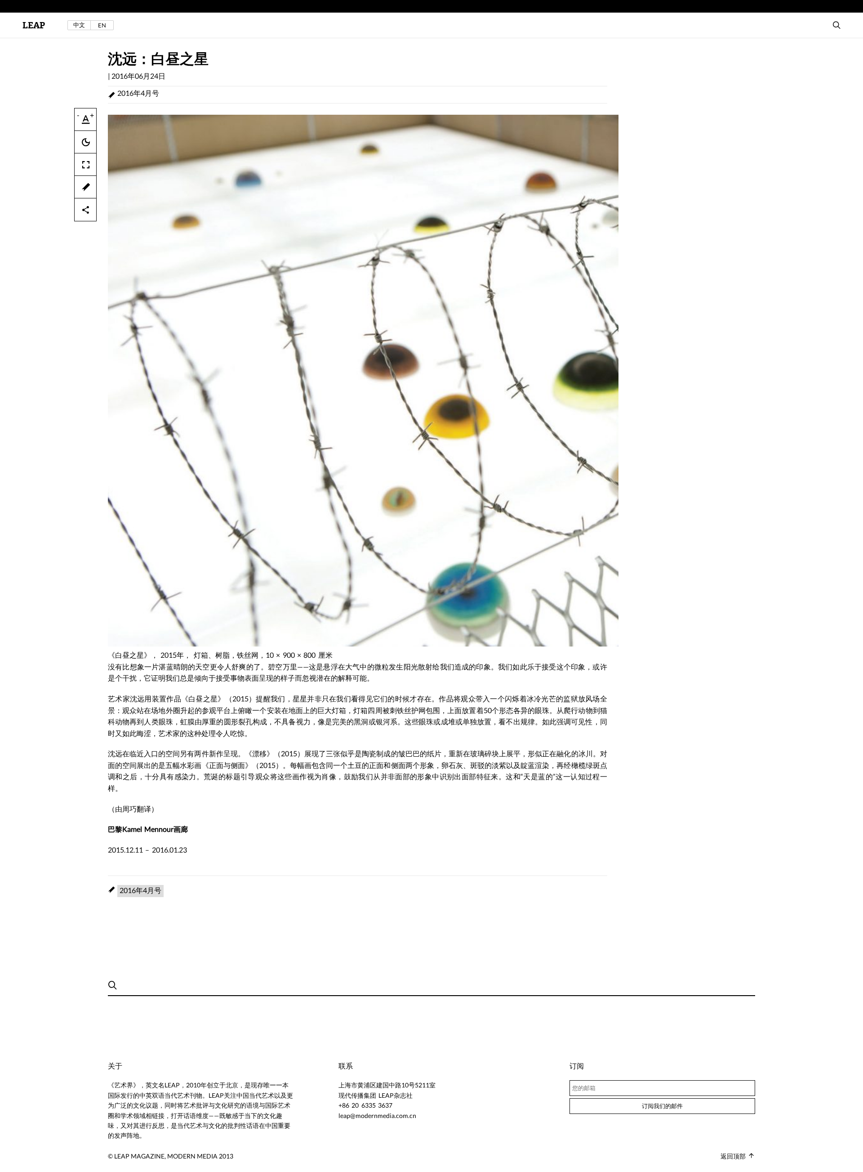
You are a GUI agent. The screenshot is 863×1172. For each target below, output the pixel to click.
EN (102, 25)
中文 (79, 25)
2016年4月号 (138, 93)
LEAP (33, 25)
